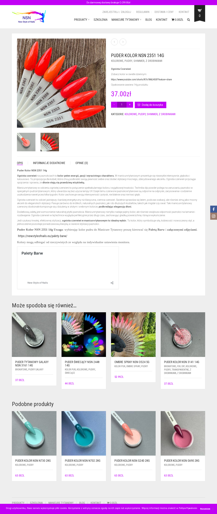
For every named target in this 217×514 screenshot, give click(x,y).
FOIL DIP (181, 366)
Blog (148, 19)
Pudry (128, 60)
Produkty (80, 19)
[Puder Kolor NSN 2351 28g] (114, 42)
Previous (19, 79)
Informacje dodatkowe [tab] (49, 163)
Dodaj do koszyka (152, 104)
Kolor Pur (70, 369)
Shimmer (139, 60)
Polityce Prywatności (188, 508)
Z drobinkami (154, 60)
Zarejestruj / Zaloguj (116, 12)
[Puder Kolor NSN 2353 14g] (123, 42)
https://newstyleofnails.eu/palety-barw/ (42, 236)
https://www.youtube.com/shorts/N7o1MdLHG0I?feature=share (141, 79)
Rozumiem (205, 509)
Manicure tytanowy (125, 19)
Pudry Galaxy (35, 369)
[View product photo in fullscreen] (85, 122)
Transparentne (180, 369)
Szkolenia (100, 19)
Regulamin (142, 12)
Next (104, 79)
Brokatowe (21, 369)
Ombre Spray (133, 366)
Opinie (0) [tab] (81, 163)
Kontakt (184, 12)
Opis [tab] (20, 163)
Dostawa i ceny (164, 12)
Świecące (70, 373)
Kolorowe (117, 60)
